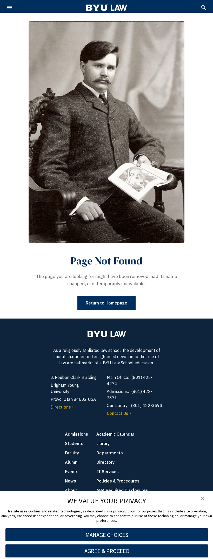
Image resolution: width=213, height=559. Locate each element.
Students (74, 443)
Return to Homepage (106, 303)
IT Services (107, 471)
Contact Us (117, 413)
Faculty (72, 452)
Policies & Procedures (117, 481)
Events (71, 471)
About (71, 490)
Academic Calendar (115, 434)
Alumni (71, 462)
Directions (61, 407)
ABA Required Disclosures (122, 490)
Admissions (76, 434)
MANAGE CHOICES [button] (106, 534)
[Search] (203, 7)
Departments (109, 452)
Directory (105, 462)
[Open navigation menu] (9, 7)
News (70, 481)
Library (103, 443)
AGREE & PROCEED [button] (106, 551)
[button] (202, 498)
